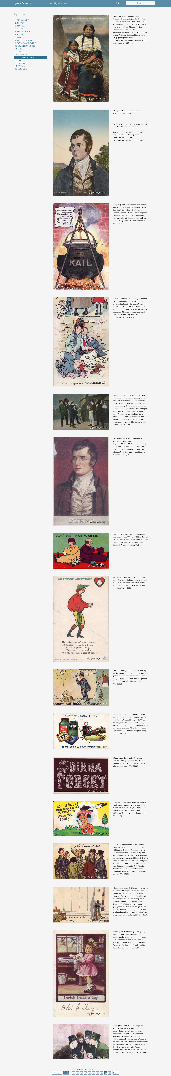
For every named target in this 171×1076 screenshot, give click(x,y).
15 (78, 1073)
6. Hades (19, 34)
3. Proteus (20, 26)
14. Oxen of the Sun (24, 57)
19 (94, 1073)
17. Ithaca (20, 66)
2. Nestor (19, 23)
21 (102, 1073)
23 (110, 1073)
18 (90, 1073)
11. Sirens (19, 49)
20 (98, 1073)
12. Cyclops (20, 52)
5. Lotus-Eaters (22, 32)
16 (82, 1073)
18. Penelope (21, 69)
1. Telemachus (22, 20)
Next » (116, 1073)
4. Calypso (20, 29)
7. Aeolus (19, 37)
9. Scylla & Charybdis (25, 43)
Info (118, 3)
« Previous (56, 1073)
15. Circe (19, 60)
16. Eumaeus (21, 63)
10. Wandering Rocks (25, 46)
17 (86, 1073)
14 (74, 1073)
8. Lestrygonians (23, 40)
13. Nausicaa (21, 55)
